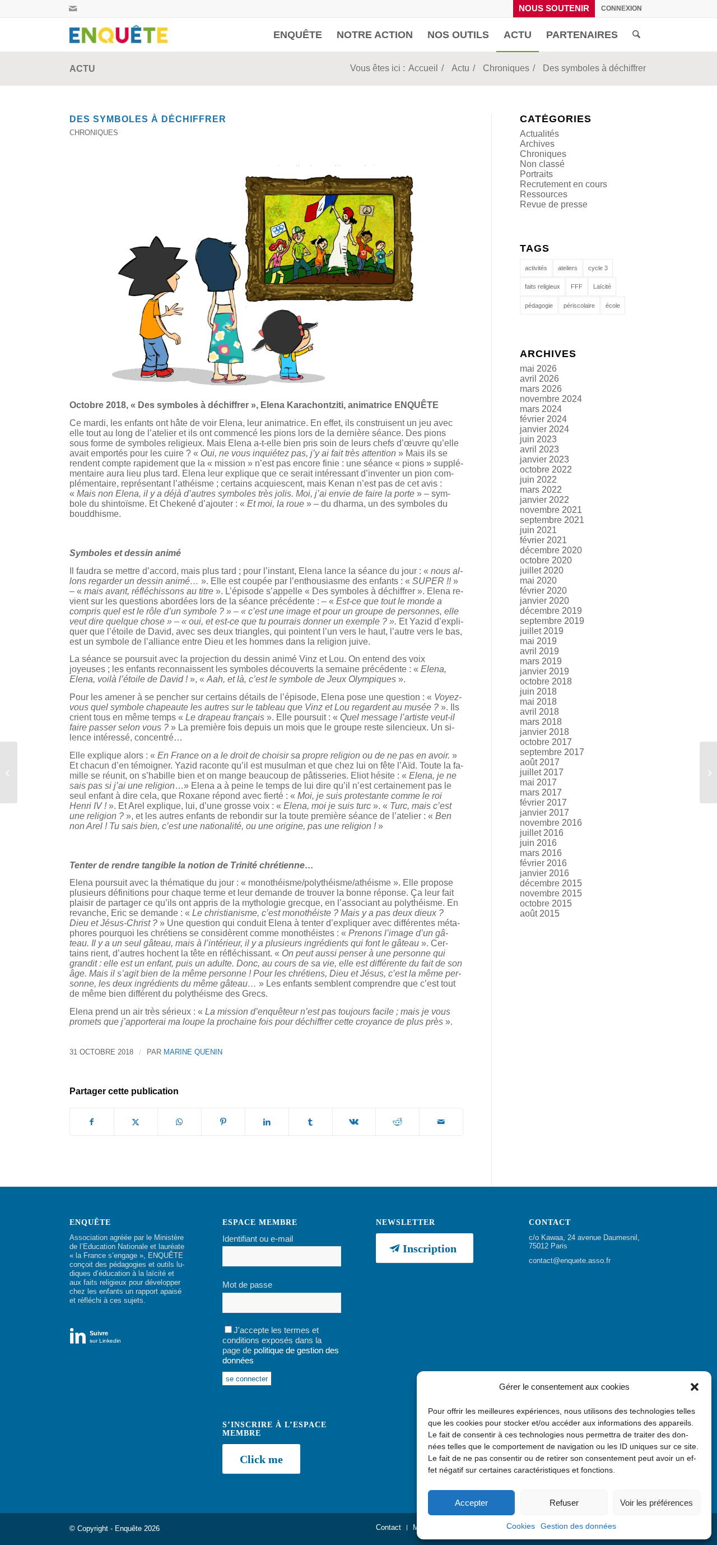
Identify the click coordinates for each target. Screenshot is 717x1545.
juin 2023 (538, 439)
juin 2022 (538, 479)
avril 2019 (539, 651)
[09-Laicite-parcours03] (266, 276)
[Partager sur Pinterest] (223, 1121)
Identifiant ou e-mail (257, 1238)
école (613, 305)
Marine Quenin (193, 1052)
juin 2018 (538, 691)
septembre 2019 (552, 621)
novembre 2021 (551, 510)
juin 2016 (538, 843)
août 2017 (540, 762)
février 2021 (543, 540)
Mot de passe (247, 1284)
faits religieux (542, 286)
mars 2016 (541, 853)
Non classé (542, 164)
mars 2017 (541, 792)
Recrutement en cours (563, 184)
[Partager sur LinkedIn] (266, 1121)
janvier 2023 (544, 459)
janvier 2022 (544, 500)
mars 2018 (541, 722)
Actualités (539, 133)
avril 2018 (539, 711)
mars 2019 (541, 661)
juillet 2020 (542, 570)
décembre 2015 (551, 883)
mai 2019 (538, 641)
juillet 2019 (542, 631)
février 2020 (543, 590)
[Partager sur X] (135, 1121)
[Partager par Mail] (441, 1121)
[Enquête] (121, 35)
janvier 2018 (544, 732)
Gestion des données (578, 1525)
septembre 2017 (552, 752)
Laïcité (602, 286)
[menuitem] (554, 8)
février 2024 (543, 419)
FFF (577, 286)
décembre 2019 (551, 611)
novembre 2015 (551, 893)
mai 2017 (538, 782)
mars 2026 (541, 389)
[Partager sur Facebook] (92, 1121)
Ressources (543, 194)
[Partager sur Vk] (354, 1121)
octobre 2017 (546, 742)
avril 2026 (539, 378)
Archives (537, 144)
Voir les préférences (656, 1502)
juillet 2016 (542, 833)
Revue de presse (554, 204)
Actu (82, 68)
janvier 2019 (544, 671)
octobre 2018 (546, 681)
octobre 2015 (546, 903)
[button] (694, 1387)
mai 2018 (538, 701)
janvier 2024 (544, 429)
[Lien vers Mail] (72, 8)
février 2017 (543, 802)
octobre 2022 (546, 469)
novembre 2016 (551, 822)
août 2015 (540, 913)
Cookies (520, 1525)
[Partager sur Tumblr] (310, 1121)
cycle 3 (598, 268)
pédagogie (539, 305)
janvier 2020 (544, 600)
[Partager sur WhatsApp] (179, 1121)
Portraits (536, 174)
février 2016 (543, 863)
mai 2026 (538, 368)
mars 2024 (541, 409)
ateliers (568, 268)
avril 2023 (539, 449)
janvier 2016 (544, 873)
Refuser (564, 1502)
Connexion (621, 8)
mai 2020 (538, 580)
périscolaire (579, 305)
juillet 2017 (542, 772)
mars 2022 (541, 489)
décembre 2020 (551, 550)
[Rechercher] (636, 35)
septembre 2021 (552, 520)
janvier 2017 (544, 812)
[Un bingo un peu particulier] (8, 772)
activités (536, 268)
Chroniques (93, 132)
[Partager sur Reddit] (397, 1121)
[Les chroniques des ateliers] (708, 772)
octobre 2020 (546, 560)
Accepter (471, 1502)
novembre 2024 (551, 399)
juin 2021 (538, 530)
